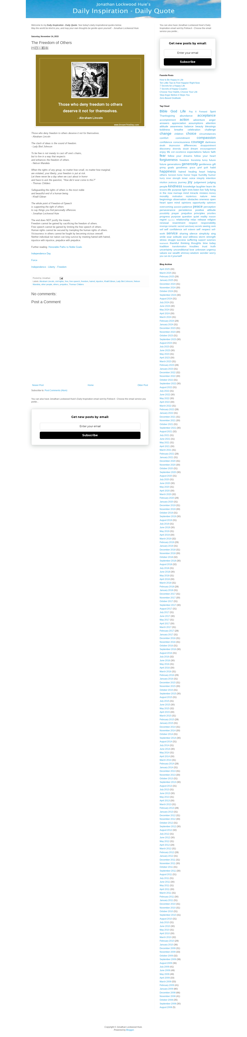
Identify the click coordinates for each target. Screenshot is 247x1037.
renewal (164, 222)
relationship (182, 219)
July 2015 (164, 701)
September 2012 (168, 826)
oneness (204, 199)
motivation (177, 196)
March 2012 (165, 848)
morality (164, 196)
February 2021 (167, 454)
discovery (165, 148)
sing (213, 233)
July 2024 (164, 302)
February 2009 (167, 985)
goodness (181, 167)
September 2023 (168, 339)
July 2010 (164, 922)
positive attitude (205, 210)
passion (178, 207)
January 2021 (166, 457)
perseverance (167, 210)
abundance (186, 115)
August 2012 (166, 830)
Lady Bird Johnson (124, 281)
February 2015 (167, 719)
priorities (211, 213)
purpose (176, 216)
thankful (174, 243)
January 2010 (166, 944)
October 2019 (166, 513)
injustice (99, 281)
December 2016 (168, 638)
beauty (199, 126)
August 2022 (166, 387)
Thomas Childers (76, 284)
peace (198, 206)
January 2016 (166, 679)
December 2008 (168, 992)
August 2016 (166, 653)
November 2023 (168, 332)
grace (192, 167)
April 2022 (165, 402)
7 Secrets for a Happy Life (172, 86)
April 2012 (165, 845)
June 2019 (165, 527)
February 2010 (167, 941)
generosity (190, 164)
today (212, 243)
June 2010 (165, 926)
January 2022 (166, 413)
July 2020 (164, 479)
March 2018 (165, 583)
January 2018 (166, 590)
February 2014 (167, 763)
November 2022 (168, 376)
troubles (194, 246)
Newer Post (38, 385)
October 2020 (166, 468)
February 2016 (167, 675)
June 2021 (165, 439)
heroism (172, 175)
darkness (210, 142)
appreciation (179, 123)
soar (169, 236)
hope (194, 174)
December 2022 (168, 372)
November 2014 (168, 730)
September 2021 (168, 428)
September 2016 (168, 649)
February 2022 (167, 409)
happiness (168, 171)
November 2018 (168, 553)
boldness (165, 129)
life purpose (174, 189)
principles (199, 213)
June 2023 (165, 350)
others (56, 284)
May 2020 (164, 487)
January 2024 (166, 324)
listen (196, 189)
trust (204, 246)
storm (202, 236)
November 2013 (168, 775)
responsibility (208, 222)
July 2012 (164, 834)
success (181, 239)
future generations (170, 164)
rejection (171, 220)
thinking (185, 243)
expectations (194, 151)
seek (213, 226)
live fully (204, 189)
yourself (177, 255)
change (165, 133)
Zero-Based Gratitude (170, 98)
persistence (185, 210)
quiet (196, 216)
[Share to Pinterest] (46, 48)
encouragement (208, 149)
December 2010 (168, 904)
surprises (211, 240)
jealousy (173, 182)
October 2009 (166, 955)
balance (188, 126)
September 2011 (168, 871)
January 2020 (166, 501)
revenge (164, 226)
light (184, 189)
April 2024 (165, 313)
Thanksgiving (167, 115)
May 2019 (164, 531)
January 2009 (166, 989)
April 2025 (165, 269)
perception (210, 206)
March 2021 (165, 450)
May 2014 (164, 752)
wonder (204, 252)
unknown (200, 249)
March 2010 (165, 937)
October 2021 (166, 424)
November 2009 (168, 952)
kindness (175, 186)
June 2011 (165, 882)
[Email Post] (61, 278)
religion (211, 219)
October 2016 (166, 645)
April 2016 (165, 667)
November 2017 (168, 597)
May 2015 (164, 708)
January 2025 (166, 280)
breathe (178, 129)
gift (214, 164)
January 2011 (166, 900)
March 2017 (165, 627)
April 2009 (165, 978)
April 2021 (165, 446)
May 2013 (164, 797)
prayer (175, 213)
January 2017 (166, 634)
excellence (181, 152)
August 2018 (166, 564)
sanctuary (189, 226)
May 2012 (164, 841)
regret (163, 219)
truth (213, 246)
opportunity (199, 202)
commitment (183, 137)
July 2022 (164, 391)
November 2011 (167, 863)
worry (212, 252)
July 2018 (164, 568)
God (174, 111)
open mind (173, 202)
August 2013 (166, 786)
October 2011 (166, 867)
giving (163, 167)
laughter (201, 186)
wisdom (194, 252)
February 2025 (167, 276)
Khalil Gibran (109, 281)
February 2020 (167, 498)
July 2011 (164, 878)
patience (187, 206)
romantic (172, 226)
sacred (181, 226)
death (162, 145)
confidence (166, 142)
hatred (92, 281)
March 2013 (165, 804)
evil (173, 152)
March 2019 (165, 538)
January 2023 (166, 369)
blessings (210, 126)
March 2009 (165, 981)
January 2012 (166, 856)
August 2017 (166, 608)
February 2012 (167, 852)
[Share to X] (40, 48)
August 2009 (166, 963)
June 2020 (165, 483)
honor (187, 174)
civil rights (59, 281)
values (163, 252)
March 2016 (165, 671)
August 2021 (166, 431)
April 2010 (165, 933)
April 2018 (165, 579)
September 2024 (168, 295)
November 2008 (168, 996)
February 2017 (167, 631)
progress (165, 216)
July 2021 (164, 435)
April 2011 (165, 889)
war (170, 253)
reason (212, 216)
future (212, 160)
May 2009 (164, 974)
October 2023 (166, 335)
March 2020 (165, 494)
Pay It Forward (198, 111)
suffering (192, 239)
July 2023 (164, 346)
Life (183, 111)
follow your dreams (180, 155)
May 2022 (164, 398)
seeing (206, 226)
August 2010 (166, 919)
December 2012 (168, 815)
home (180, 175)
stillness (193, 236)
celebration (194, 129)
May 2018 (164, 575)
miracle (194, 193)
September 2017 (168, 605)
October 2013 (166, 778)
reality (204, 216)
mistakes (203, 193)
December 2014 (168, 727)
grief (199, 167)
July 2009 (164, 967)
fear (163, 155)
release (202, 219)
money (212, 193)
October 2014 (166, 734)
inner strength (173, 178)
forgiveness (169, 160)
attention (211, 123)
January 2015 (166, 723)
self (161, 229)
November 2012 (168, 819)
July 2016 (164, 656)
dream (194, 148)
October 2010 (166, 911)
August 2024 (166, 298)
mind (186, 193)
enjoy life (165, 151)
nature (203, 196)
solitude (177, 236)
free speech (74, 281)
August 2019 (166, 520)
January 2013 (166, 812)
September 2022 (168, 383)
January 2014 (166, 767)
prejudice (64, 284)
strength (211, 236)
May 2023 (164, 354)
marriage (177, 193)
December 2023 (168, 328)
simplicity (204, 233)
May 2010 (164, 930)
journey (182, 182)
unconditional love (183, 249)
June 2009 (165, 970)
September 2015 (168, 693)
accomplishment (168, 120)
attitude (164, 126)
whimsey (185, 253)
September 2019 (168, 516)
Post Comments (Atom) (56, 390)
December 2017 (168, 594)
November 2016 (168, 642)
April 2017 (165, 623)
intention (211, 178)
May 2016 (164, 664)
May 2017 (164, 620)
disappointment (208, 145)
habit (213, 167)
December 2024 (168, 284)
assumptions (196, 123)
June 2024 (165, 306)
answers (164, 123)
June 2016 (165, 660)
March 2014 (165, 760)
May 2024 (164, 309)
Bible (163, 111)
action (184, 119)
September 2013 (168, 782)
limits (190, 190)
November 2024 (168, 287)
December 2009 (168, 948)
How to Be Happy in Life (171, 80)
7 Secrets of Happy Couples (173, 89)
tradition (164, 246)
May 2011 (164, 885)
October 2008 (166, 1000)
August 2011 (166, 874)
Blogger (130, 1030)
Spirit (213, 111)
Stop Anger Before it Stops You (175, 95)
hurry (162, 178)
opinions (186, 202)
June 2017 (165, 616)
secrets (198, 226)
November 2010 (168, 907)
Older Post (143, 385)
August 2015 (166, 697)
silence (193, 233)
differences (190, 145)
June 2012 (165, 837)
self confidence (173, 229)
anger (212, 119)
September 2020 (168, 472)
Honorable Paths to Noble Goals (65, 247)
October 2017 (166, 601)
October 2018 (166, 557)
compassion (206, 138)
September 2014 (168, 738)
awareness (176, 126)
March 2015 (165, 715)
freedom (84, 281)
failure (206, 151)
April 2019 (165, 535)
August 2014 (166, 741)
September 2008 (168, 1003)
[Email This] (33, 48)
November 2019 (168, 509)
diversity (177, 149)
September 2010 (168, 915)
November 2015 (168, 686)
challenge (210, 129)
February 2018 (167, 586)
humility (203, 174)
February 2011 (167, 896)
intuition (163, 182)
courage (197, 142)
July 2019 (164, 524)
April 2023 (165, 357)
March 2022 (165, 406)
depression (174, 145)
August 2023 (166, 343)
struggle (172, 240)
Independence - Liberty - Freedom (49, 267)
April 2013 (165, 800)
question (187, 216)
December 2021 (168, 417)
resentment (178, 222)
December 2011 (167, 860)
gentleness (205, 164)
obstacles (193, 199)
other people (46, 284)
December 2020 (168, 461)
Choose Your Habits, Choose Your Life (178, 92)
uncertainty (166, 249)
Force (34, 260)
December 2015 (168, 682)
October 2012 (166, 823)
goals (171, 167)
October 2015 (166, 690)
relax (193, 219)
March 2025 (165, 273)
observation (179, 199)
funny (205, 160)
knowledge (189, 186)
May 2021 (164, 442)
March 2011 (165, 893)
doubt (186, 149)
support (202, 240)
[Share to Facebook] (43, 48)
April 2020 (165, 490)
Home (91, 385)
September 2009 (168, 959)
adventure (199, 119)
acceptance (206, 115)
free (66, 281)
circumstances (207, 133)
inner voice (188, 178)
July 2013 (164, 789)
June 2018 (165, 572)
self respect (203, 229)
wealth (176, 252)
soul (185, 236)
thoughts (196, 243)
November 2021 (168, 420)
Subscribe (90, 435)
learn (209, 186)
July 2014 (164, 745)
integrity (201, 178)
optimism (211, 202)
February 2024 (167, 321)
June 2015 (165, 704)
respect (193, 222)
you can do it (166, 256)
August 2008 (166, 1007)
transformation (179, 246)
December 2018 (168, 549)
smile (163, 236)
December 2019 (168, 505)
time (205, 243)
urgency (211, 249)
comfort (164, 137)
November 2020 (168, 465)
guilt (206, 167)
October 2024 (166, 291)
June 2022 (165, 394)
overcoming (166, 206)
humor (212, 174)
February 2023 (167, 365)
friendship (196, 160)
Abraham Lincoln (46, 281)
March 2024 (165, 317)
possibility (164, 213)
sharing (184, 233)
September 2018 (168, 560)
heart (202, 171)
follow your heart (205, 155)
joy (190, 182)
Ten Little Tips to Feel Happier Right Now (180, 83)
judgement (200, 182)
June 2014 (165, 749)
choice (191, 133)
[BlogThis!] (36, 48)
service (172, 233)
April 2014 (165, 756)
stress (163, 239)
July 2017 (164, 612)
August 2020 (166, 476)
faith (213, 151)
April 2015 (165, 712)
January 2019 (166, 546)
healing (192, 171)
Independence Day (41, 253)
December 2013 (168, 771)
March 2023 (165, 361)
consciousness (181, 142)
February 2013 (167, 808)
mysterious (191, 196)
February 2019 (167, 542)
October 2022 (166, 380)
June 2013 (165, 793)
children (178, 133)
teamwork (164, 243)
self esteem (189, 229)
